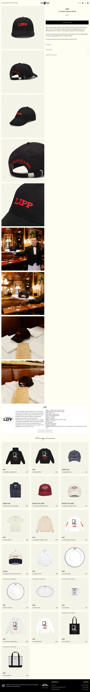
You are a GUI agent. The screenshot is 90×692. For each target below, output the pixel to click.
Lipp (67, 9)
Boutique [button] (3, 3)
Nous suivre (86, 689)
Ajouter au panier (67, 22)
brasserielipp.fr (50, 422)
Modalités (53, 685)
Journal (16, 3)
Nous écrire (86, 687)
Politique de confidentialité (58, 687)
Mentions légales (55, 689)
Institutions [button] (10, 3)
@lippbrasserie (53, 425)
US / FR (79, 3)
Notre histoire (85, 685)
